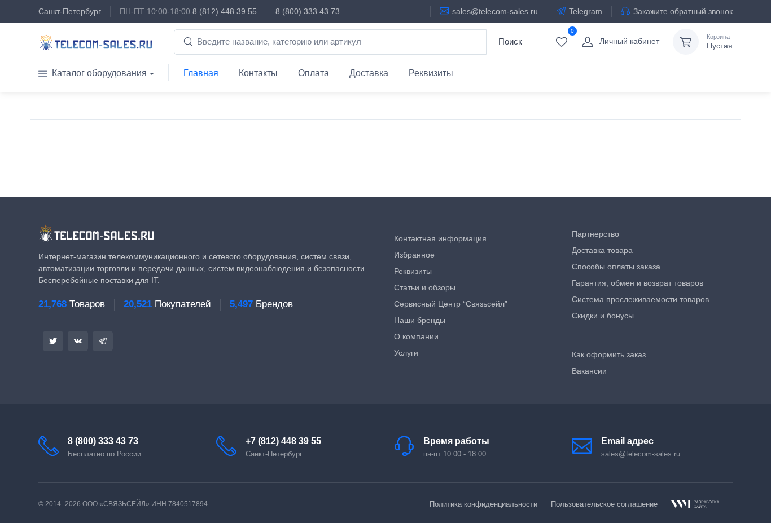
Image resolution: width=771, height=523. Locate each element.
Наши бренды (419, 320)
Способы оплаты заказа (616, 266)
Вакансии (589, 370)
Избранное (414, 254)
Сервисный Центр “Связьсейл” (450, 303)
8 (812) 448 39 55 (224, 11)
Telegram (585, 11)
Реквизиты (431, 73)
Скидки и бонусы (603, 315)
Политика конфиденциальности (483, 504)
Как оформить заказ (609, 354)
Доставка (368, 73)
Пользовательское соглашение (604, 504)
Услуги (406, 352)
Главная (200, 73)
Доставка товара (602, 250)
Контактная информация (440, 238)
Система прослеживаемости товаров (640, 299)
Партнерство (595, 233)
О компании (416, 336)
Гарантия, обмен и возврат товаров (637, 282)
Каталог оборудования (99, 73)
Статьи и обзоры (424, 287)
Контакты (258, 73)
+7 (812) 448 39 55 (283, 441)
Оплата (313, 73)
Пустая (720, 42)
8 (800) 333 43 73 (307, 11)
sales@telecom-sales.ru (495, 11)
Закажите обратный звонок (683, 11)
